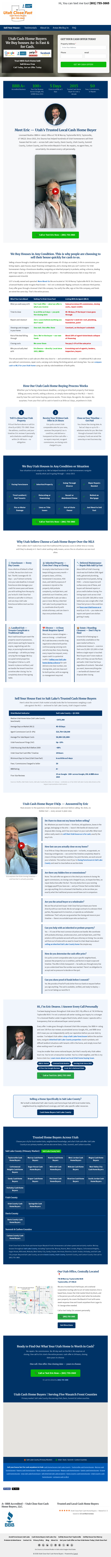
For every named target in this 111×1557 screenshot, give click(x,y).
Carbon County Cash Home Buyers (15, 1237)
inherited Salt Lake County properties (65, 1039)
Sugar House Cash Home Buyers (35, 1168)
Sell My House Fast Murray (92, 1537)
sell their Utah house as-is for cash (77, 834)
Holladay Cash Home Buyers (15, 1189)
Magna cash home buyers (70, 1470)
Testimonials (30, 28)
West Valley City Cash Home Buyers (96, 1168)
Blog (47, 1540)
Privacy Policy (38, 1540)
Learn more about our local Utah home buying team (72, 1058)
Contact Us (27, 1540)
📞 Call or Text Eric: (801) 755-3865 (55, 1075)
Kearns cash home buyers (26, 1470)
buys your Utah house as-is (90, 607)
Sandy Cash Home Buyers (15, 1180)
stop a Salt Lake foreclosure (75, 1036)
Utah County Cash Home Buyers (15, 1205)
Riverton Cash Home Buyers (75, 1180)
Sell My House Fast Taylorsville (69, 1537)
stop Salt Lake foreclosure (31, 1474)
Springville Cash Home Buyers (35, 1205)
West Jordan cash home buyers (48, 1470)
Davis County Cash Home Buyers (15, 1221)
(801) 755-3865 (99, 3)
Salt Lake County (30, 1248)
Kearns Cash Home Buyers (55, 1159)
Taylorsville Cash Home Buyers (15, 1159)
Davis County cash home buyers (78, 1474)
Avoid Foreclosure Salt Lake (19, 1537)
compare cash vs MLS (61, 1477)
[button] (55, 191)
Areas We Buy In (61, 28)
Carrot (75, 1554)
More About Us (44, 281)
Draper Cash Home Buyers (35, 1180)
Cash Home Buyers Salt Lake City (44, 1537)
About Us (44, 28)
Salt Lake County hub (51, 1151)
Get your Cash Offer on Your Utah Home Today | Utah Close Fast (83, 1540)
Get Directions (66, 1325)
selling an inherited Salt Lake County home (62, 944)
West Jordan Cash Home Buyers (76, 1159)
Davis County (49, 1254)
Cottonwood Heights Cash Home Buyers (15, 1170)
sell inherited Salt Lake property (53, 1474)
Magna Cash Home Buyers (96, 1159)
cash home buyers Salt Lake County (57, 1467)
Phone (63, 52)
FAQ (74, 28)
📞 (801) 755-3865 (67, 1316)
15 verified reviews (87, 1513)
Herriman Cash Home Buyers (55, 1180)
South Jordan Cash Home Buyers (96, 1180)
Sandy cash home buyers (90, 1470)
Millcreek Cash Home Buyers (55, 1168)
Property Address (68, 43)
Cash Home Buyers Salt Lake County (55, 1112)
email (86, 52)
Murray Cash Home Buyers (35, 1159)
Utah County (60, 1254)
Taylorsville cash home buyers (83, 1467)
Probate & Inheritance (12, 1540)
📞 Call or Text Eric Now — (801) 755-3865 (55, 234)
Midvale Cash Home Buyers (76, 1168)
